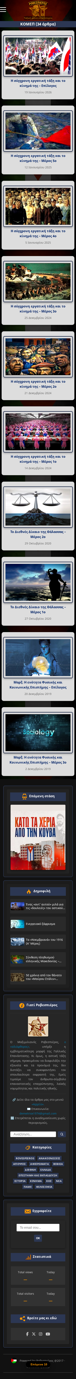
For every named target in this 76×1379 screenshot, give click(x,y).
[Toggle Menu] (3, 9)
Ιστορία (20, 1181)
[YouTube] (48, 1334)
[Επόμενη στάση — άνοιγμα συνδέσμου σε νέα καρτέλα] (38, 837)
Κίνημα (36, 1181)
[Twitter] (34, 1334)
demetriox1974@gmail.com (38, 1113)
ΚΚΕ (48, 1181)
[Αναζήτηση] (62, 1134)
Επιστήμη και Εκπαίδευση (38, 1175)
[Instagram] (40, 1334)
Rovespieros (25, 1158)
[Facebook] (27, 1334)
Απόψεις (19, 1164)
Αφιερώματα (39, 1164)
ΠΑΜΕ (28, 1187)
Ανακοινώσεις (49, 1158)
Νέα (59, 1181)
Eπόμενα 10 (39, 1364)
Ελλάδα (45, 1170)
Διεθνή (30, 1170)
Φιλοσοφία (44, 1187)
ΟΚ (38, 1238)
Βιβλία (58, 1164)
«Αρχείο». (38, 1104)
